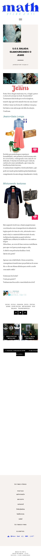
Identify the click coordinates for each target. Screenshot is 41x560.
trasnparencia (24, 308)
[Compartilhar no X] (20, 313)
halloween (20, 514)
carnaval (20, 504)
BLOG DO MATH (18, 553)
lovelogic (26, 555)
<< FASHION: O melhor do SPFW (15, 350)
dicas (7, 304)
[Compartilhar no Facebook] (16, 313)
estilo (13, 304)
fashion (20, 304)
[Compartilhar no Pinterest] (25, 313)
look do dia (16, 306)
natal (20, 519)
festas (32, 304)
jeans (8, 306)
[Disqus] (20, 385)
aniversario (20, 494)
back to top (20, 552)
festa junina (20, 509)
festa (26, 304)
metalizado (26, 306)
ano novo (20, 499)
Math (20, 65)
